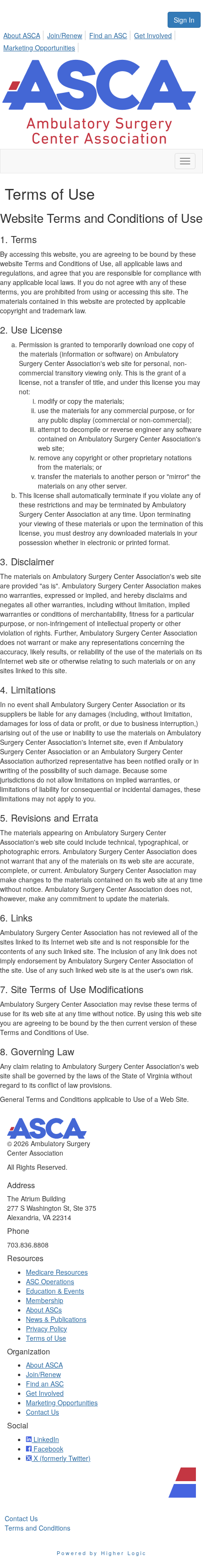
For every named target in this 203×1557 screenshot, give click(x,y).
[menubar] (101, 40)
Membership (44, 1300)
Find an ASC (108, 35)
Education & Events (55, 1291)
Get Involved (153, 35)
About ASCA (21, 35)
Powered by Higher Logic (102, 1553)
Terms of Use (46, 1338)
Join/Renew (64, 35)
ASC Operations (50, 1281)
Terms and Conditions (37, 1528)
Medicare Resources (57, 1272)
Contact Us (42, 1412)
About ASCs (44, 1309)
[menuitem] (24, 34)
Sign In (184, 19)
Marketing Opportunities (39, 47)
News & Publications (56, 1319)
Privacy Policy (46, 1328)
